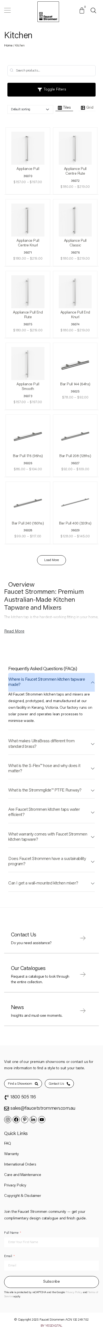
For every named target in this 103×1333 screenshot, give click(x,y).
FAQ (7, 1144)
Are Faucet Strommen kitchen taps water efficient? (44, 812)
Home (8, 45)
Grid (89, 108)
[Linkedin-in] (33, 1119)
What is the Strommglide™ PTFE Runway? (45, 790)
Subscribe (51, 1282)
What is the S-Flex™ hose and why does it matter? (44, 768)
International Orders (20, 1165)
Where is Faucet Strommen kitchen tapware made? (46, 682)
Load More (51, 560)
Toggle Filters (54, 90)
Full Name (11, 1233)
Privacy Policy (15, 1186)
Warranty (11, 1154)
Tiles (67, 108)
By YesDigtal (52, 1325)
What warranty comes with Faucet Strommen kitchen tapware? (47, 837)
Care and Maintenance (22, 1175)
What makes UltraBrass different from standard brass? (41, 744)
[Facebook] (16, 1119)
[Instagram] (7, 1119)
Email (8, 1256)
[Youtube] (41, 1119)
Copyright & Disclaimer (22, 1196)
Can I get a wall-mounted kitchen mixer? (43, 883)
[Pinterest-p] (24, 1119)
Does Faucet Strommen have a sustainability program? (47, 861)
